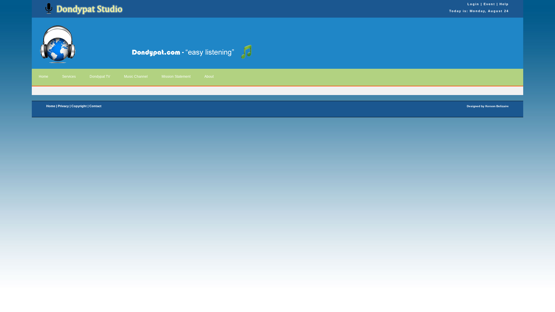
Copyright (79, 106)
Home (43, 77)
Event (489, 4)
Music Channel (136, 77)
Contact (95, 106)
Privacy (63, 106)
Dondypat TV (100, 77)
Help (504, 4)
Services (69, 77)
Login (473, 4)
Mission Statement (176, 77)
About (209, 77)
